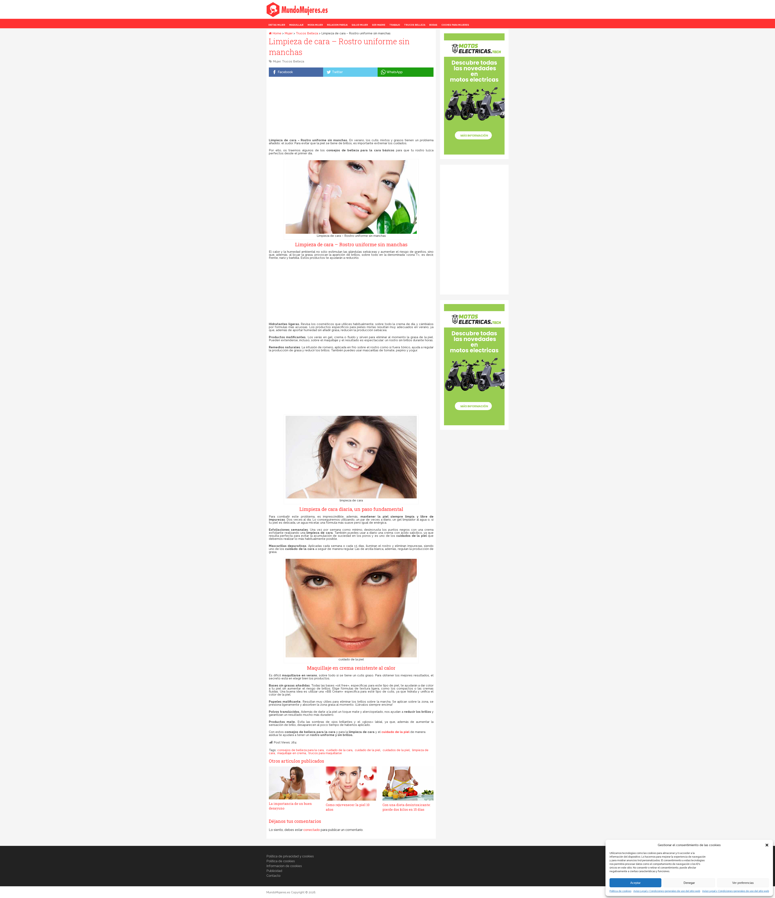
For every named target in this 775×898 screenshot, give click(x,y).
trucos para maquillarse (325, 753)
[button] (767, 845)
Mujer (289, 33)
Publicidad (274, 871)
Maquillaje (296, 25)
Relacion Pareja (337, 25)
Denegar (689, 882)
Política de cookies (620, 891)
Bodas (433, 25)
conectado (311, 830)
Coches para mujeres (455, 25)
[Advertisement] (351, 108)
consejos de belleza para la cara (300, 750)
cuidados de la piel (396, 750)
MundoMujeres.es (278, 892)
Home (276, 33)
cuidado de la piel (367, 750)
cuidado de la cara (339, 750)
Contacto (273, 876)
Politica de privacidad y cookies (290, 856)
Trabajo (394, 25)
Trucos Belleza (414, 25)
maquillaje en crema (291, 753)
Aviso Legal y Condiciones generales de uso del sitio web (666, 891)
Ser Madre (378, 25)
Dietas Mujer (276, 25)
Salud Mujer (360, 25)
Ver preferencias (743, 882)
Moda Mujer (315, 25)
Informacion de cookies (284, 866)
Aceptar (635, 882)
